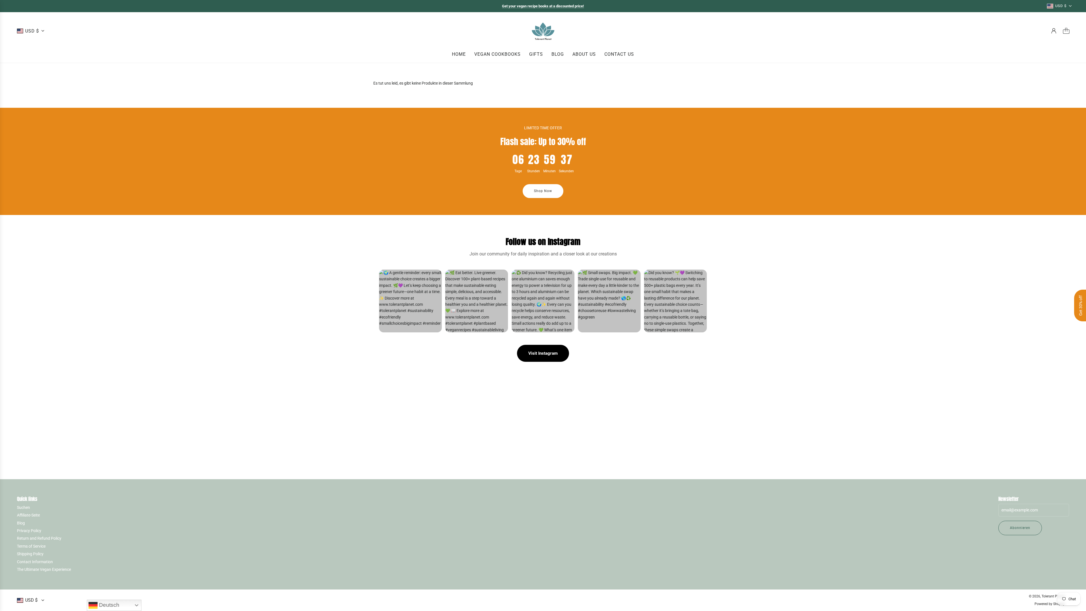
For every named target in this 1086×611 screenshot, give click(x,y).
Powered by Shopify (1050, 604)
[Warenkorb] (1066, 31)
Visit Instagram (543, 353)
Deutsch (108, 605)
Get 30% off (1080, 305)
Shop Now (543, 191)
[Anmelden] (1054, 31)
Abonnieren (1020, 528)
